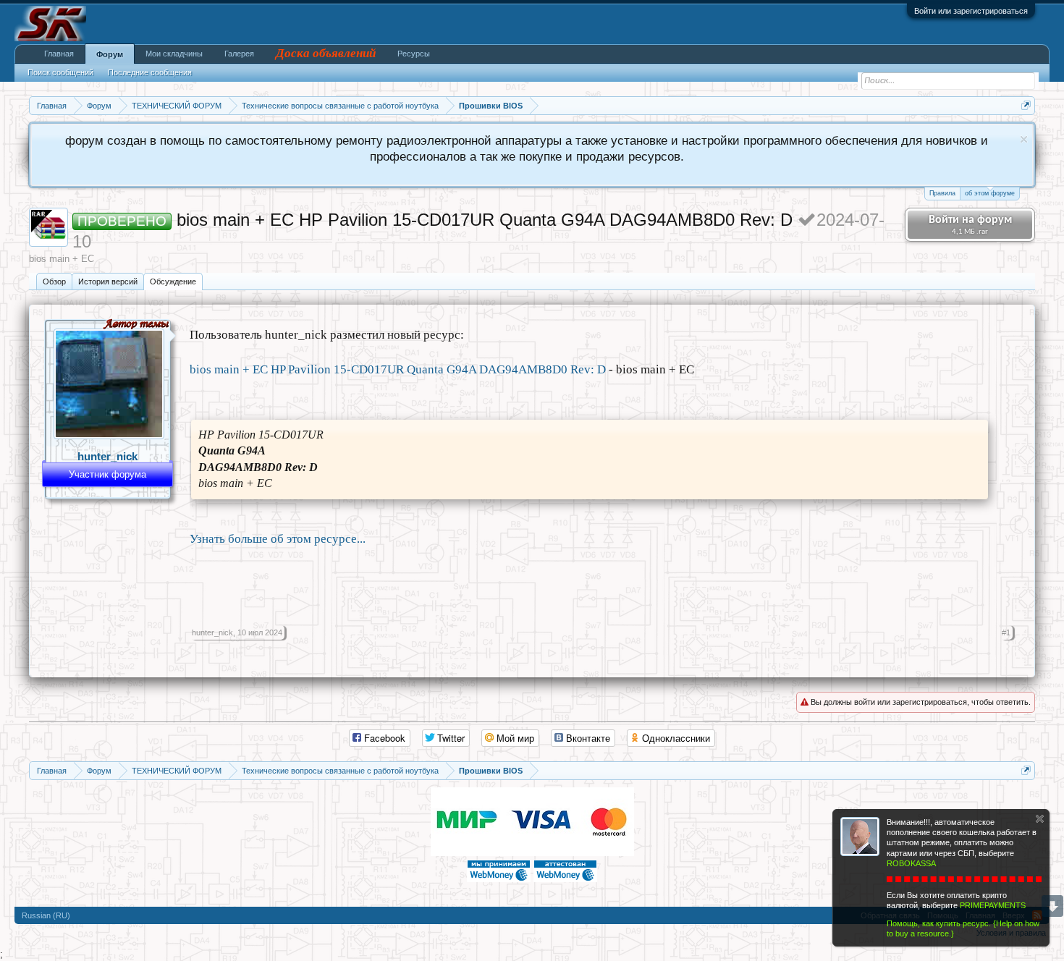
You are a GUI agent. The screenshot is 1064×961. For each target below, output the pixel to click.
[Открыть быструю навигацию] (1026, 105)
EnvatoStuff (532, 910)
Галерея (239, 53)
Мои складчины (174, 53)
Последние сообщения (150, 72)
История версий (108, 281)
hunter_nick (107, 456)
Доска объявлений (326, 53)
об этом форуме (990, 193)
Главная (59, 53)
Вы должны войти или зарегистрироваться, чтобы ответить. (919, 702)
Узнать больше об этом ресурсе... (278, 539)
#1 (1006, 632)
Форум (109, 54)
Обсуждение (173, 281)
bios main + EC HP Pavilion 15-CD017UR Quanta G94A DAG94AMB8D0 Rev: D (398, 369)
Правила (942, 193)
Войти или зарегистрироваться (971, 11)
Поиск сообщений (60, 72)
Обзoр (54, 281)
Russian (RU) (46, 915)
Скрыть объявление (1023, 139)
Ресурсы (413, 53)
